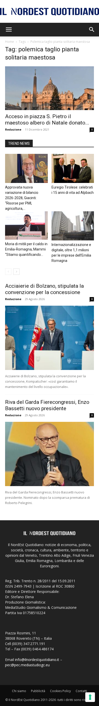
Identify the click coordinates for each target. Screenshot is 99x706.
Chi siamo (19, 691)
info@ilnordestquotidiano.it (37, 659)
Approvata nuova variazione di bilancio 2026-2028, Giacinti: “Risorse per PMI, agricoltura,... (21, 198)
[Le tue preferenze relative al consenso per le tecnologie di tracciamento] (90, 697)
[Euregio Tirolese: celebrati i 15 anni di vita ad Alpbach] (73, 168)
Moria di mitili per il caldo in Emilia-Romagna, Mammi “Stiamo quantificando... (26, 249)
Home (9, 41)
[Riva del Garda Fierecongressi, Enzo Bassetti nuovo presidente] (49, 454)
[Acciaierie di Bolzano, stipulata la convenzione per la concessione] (49, 338)
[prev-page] (8, 271)
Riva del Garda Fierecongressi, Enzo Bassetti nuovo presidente (47, 405)
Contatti (81, 691)
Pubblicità (38, 691)
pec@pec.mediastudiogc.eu (27, 664)
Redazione (13, 129)
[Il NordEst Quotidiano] (49, 11)
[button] (9, 29)
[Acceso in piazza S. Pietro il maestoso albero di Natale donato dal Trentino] (49, 88)
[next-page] (16, 271)
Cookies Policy (60, 691)
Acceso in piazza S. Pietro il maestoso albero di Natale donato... (47, 119)
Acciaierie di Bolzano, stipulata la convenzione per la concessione (44, 289)
